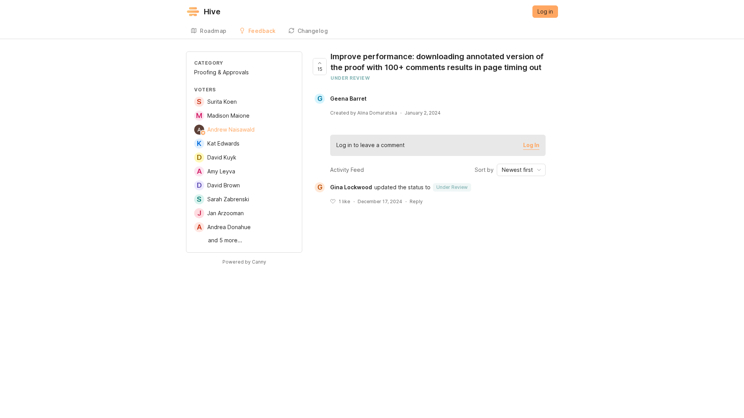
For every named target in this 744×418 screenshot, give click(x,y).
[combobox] (521, 170)
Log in (545, 11)
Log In (531, 145)
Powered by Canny (244, 262)
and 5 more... (225, 240)
